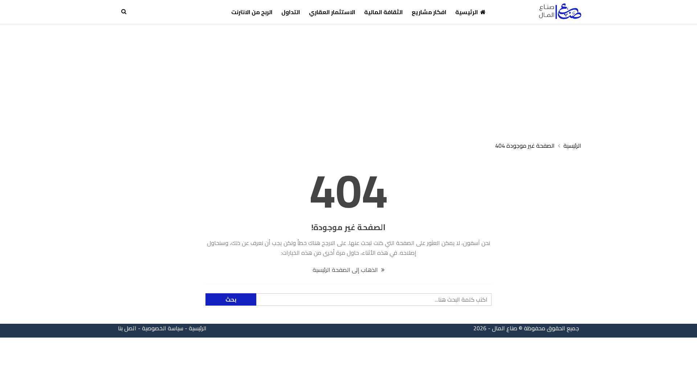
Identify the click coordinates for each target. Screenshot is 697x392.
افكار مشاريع (429, 12)
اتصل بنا (127, 328)
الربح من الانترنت (252, 12)
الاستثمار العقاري (332, 12)
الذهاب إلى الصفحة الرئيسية (346, 269)
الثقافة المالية (383, 12)
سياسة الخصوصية (162, 328)
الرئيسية (466, 12)
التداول (290, 12)
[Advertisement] (348, 79)
